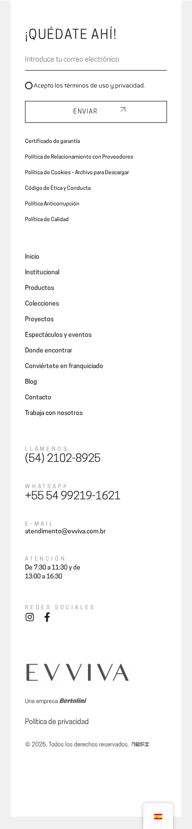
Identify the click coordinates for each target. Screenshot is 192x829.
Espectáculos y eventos (58, 335)
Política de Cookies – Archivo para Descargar (77, 173)
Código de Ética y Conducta (58, 188)
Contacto (38, 397)
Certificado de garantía (52, 141)
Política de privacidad (57, 722)
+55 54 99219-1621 (73, 496)
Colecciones (42, 304)
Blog (31, 382)
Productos (39, 288)
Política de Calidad (47, 219)
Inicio (32, 257)
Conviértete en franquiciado (64, 366)
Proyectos (39, 319)
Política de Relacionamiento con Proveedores (79, 157)
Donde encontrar (48, 351)
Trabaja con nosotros (54, 413)
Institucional (42, 272)
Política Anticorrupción (52, 204)
